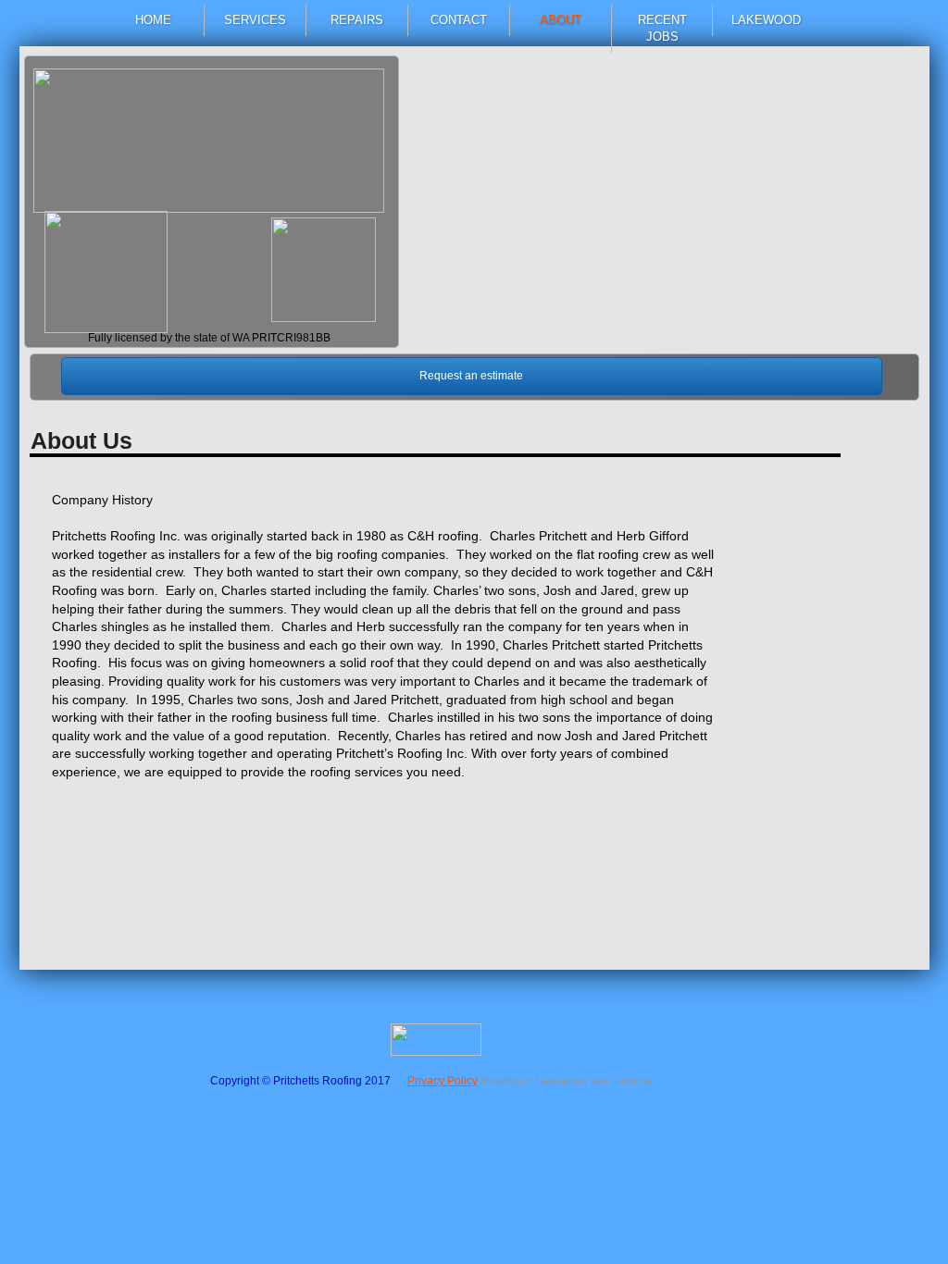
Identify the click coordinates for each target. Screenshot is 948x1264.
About (560, 20)
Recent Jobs (662, 28)
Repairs (357, 20)
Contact (458, 20)
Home (153, 20)
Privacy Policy (442, 1080)
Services (255, 20)
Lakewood (766, 20)
